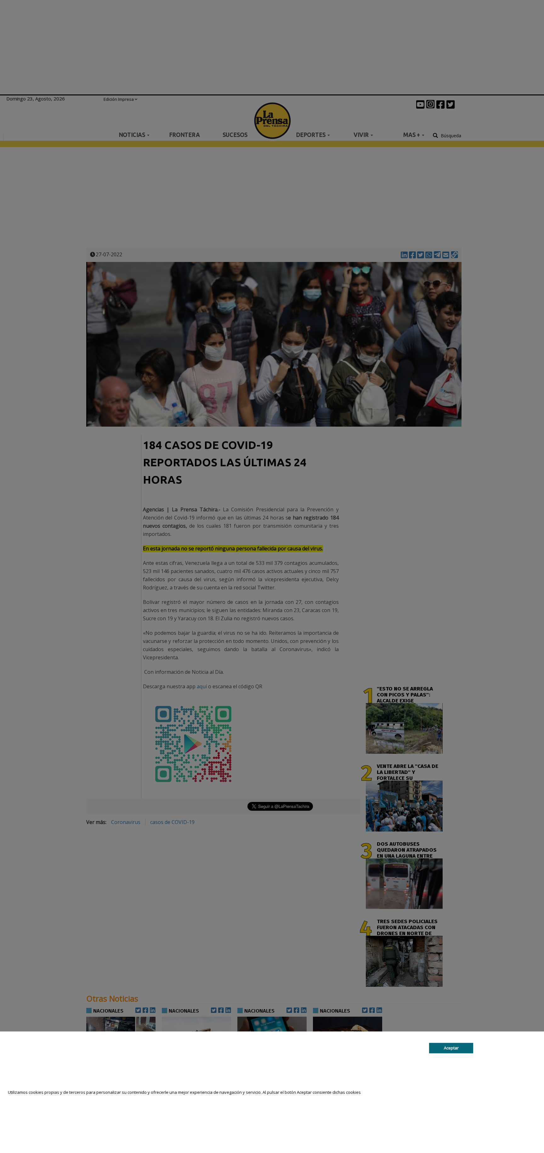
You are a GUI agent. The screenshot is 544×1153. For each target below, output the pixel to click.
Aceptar (451, 1048)
